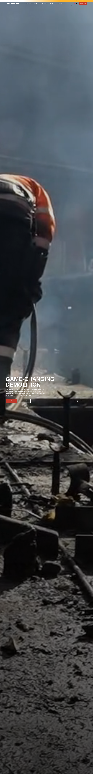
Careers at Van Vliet (82, 0)
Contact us (10, 400)
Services (28, 3)
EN (76, 3)
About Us (52, 3)
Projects (60, 3)
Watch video (82, 400)
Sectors (36, 3)
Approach (44, 3)
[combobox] (75, 4)
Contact (82, 3)
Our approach (23, 400)
